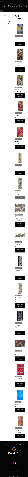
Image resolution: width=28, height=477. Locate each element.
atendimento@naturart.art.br (14, 471)
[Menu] (26, 10)
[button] (26, 6)
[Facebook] (15, 463)
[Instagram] (13, 463)
